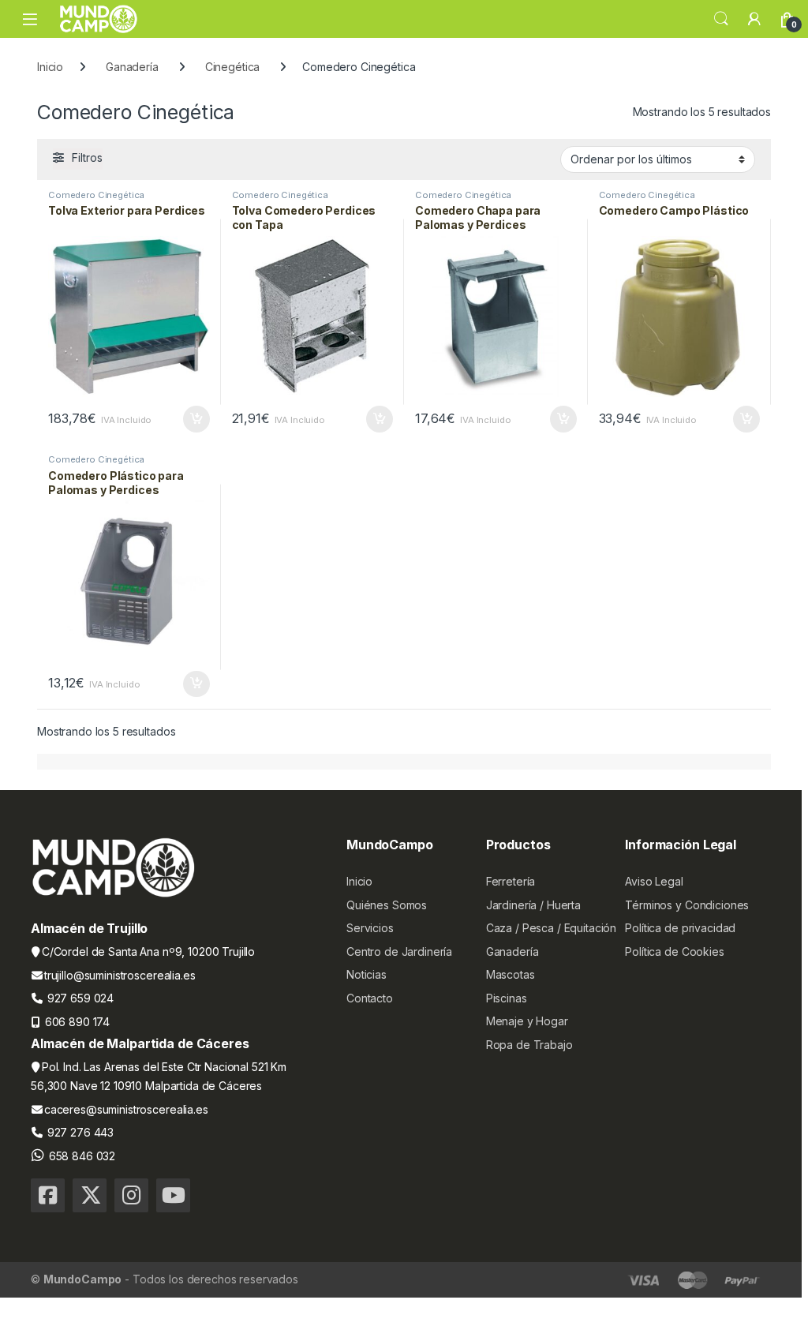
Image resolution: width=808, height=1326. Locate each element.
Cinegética (232, 66)
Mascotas (510, 974)
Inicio (50, 66)
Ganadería (132, 66)
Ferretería (511, 881)
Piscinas (506, 998)
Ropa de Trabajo (529, 1044)
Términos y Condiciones (687, 905)
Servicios (370, 928)
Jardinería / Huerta (533, 905)
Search (721, 19)
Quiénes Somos (386, 905)
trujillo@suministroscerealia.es (120, 975)
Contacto (369, 998)
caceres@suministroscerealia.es (126, 1109)
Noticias (366, 974)
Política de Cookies (674, 951)
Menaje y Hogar (527, 1021)
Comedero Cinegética (96, 194)
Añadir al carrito (193, 419)
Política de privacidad (680, 928)
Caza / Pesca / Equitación (551, 928)
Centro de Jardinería (399, 951)
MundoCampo (82, 1279)
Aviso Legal (654, 881)
